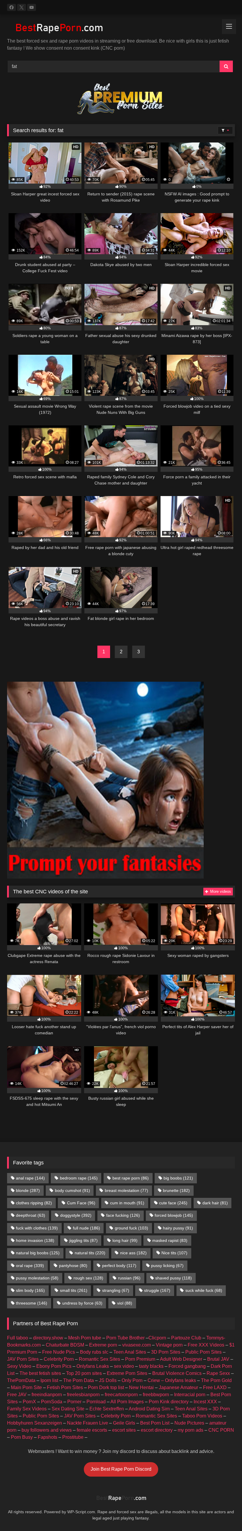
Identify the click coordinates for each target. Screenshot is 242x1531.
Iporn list (49, 1380)
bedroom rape (79, 1178)
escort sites (124, 1430)
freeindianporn (47, 1394)
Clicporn (157, 1337)
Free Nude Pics (58, 1352)
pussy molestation (37, 1278)
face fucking (123, 1215)
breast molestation (126, 1190)
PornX (29, 1401)
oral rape (30, 1265)
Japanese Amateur (178, 1387)
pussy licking (167, 1265)
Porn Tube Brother (125, 1337)
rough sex (88, 1278)
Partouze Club (186, 1337)
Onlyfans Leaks (92, 1366)
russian (129, 1278)
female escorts (92, 1430)
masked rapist (169, 1240)
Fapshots (47, 1437)
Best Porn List (154, 1422)
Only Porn (132, 1380)
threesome (31, 1303)
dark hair (215, 1203)
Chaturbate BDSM (65, 1344)
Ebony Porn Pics (53, 1366)
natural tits (90, 1252)
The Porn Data (78, 1380)
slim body (30, 1290)
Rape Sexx (218, 1373)
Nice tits (174, 1252)
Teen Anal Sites (129, 1352)
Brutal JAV (218, 1359)
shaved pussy (173, 1278)
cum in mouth (127, 1203)
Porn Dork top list (106, 1387)
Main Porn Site (26, 1387)
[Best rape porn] (121, 28)
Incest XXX (205, 1401)
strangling (115, 1290)
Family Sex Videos (27, 1408)
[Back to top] (223, 1513)
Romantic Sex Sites (99, 1359)
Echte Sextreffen (106, 1408)
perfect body (119, 1265)
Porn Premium (140, 1359)
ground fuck (131, 1228)
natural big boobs (38, 1252)
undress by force (82, 1303)
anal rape (30, 1178)
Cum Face (81, 1203)
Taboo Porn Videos (202, 1415)
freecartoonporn (121, 1394)
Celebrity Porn (59, 1359)
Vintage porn (169, 1344)
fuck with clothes (37, 1228)
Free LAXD (215, 1387)
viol (124, 1303)
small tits (73, 1290)
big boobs (178, 1178)
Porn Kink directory (169, 1401)
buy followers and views (47, 1430)
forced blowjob (174, 1215)
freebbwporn (156, 1394)
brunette (176, 1190)
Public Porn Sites (203, 1352)
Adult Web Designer (181, 1359)
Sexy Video (19, 1366)
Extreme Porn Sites (127, 1373)
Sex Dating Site (68, 1408)
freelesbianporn (83, 1394)
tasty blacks (151, 1366)
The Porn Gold (216, 1380)
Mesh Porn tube (84, 1337)
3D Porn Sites (165, 1352)
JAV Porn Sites (23, 1359)
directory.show (48, 1337)
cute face (173, 1203)
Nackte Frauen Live (87, 1422)
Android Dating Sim (149, 1408)
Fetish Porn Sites (65, 1387)
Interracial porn (189, 1394)
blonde (28, 1190)
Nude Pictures (189, 1422)
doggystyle (75, 1215)
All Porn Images (127, 1401)
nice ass (133, 1252)
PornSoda (51, 1401)
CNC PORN (221, 1430)
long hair (125, 1240)
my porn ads (190, 1430)
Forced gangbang (187, 1366)
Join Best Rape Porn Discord (121, 1469)
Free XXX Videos (206, 1344)
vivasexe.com (136, 1344)
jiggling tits (83, 1240)
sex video (124, 1366)
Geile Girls (124, 1422)
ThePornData (21, 1380)
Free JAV (17, 1394)
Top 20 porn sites (84, 1373)
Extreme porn (103, 1344)
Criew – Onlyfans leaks (172, 1380)
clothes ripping (34, 1203)
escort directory (157, 1430)
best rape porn (130, 1178)
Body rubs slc (94, 1352)
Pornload (96, 1401)
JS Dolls (108, 1380)
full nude (86, 1228)
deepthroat (30, 1215)
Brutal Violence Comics (177, 1373)
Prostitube (73, 1437)
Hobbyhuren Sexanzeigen (34, 1422)
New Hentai (141, 1387)
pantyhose (73, 1265)
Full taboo (17, 1337)
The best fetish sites (40, 1373)
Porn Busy (22, 1437)
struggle (157, 1290)
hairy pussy (178, 1228)
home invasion (35, 1240)
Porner (74, 1401)
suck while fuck (203, 1290)
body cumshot (72, 1190)
